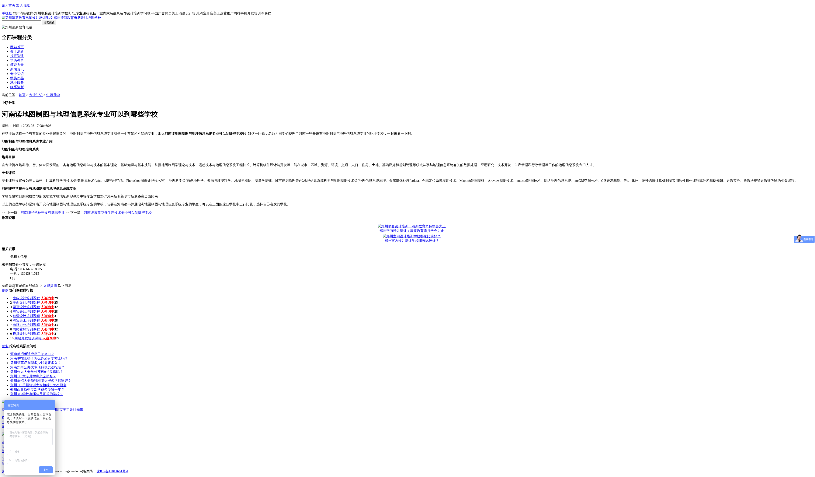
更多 (5, 290)
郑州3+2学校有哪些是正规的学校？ (36, 394)
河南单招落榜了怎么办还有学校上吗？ (39, 358)
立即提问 (50, 286)
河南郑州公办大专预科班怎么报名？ (37, 367)
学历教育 (17, 60)
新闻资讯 (17, 69)
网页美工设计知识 (69, 409)
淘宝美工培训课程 (26, 320)
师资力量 (17, 65)
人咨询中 (47, 298)
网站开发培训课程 (28, 338)
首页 (22, 95)
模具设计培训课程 (26, 334)
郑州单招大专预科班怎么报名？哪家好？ (40, 380)
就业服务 (17, 82)
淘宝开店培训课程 (26, 311)
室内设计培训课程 (26, 298)
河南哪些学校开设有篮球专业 (43, 212)
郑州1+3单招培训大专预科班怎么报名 (38, 385)
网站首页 (17, 47)
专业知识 (17, 74)
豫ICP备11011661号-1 (112, 471)
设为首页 (8, 5)
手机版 (7, 13)
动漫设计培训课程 (26, 316)
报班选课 (17, 56)
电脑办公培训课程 (26, 325)
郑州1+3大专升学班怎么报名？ (33, 376)
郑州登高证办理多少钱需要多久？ (35, 363)
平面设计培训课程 (26, 302)
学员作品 (17, 78)
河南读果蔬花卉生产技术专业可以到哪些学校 (118, 212)
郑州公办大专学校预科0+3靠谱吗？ (36, 371)
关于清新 (17, 51)
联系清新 (17, 87)
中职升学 (53, 95)
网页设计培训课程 (26, 307)
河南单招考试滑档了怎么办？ (32, 354)
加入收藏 (23, 5)
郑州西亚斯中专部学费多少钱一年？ (37, 389)
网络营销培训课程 (26, 329)
